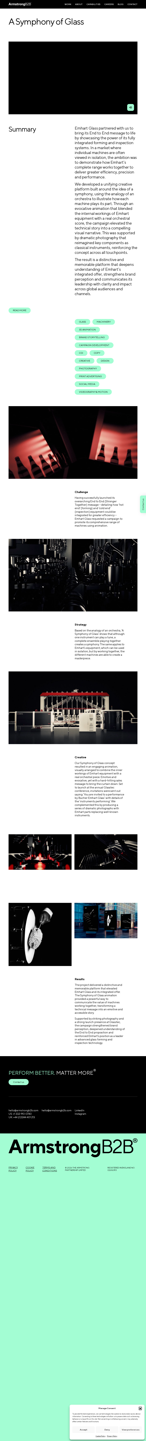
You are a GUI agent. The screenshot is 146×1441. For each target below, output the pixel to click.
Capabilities (93, 4)
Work (68, 4)
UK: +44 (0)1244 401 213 (22, 1117)
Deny (107, 1429)
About (78, 4)
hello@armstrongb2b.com (23, 1110)
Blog (120, 4)
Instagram (80, 1113)
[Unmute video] (130, 107)
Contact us (18, 1082)
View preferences (130, 1429)
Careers (109, 4)
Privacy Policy (112, 1436)
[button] (140, 1408)
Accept (83, 1429)
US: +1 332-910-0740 (20, 1113)
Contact (132, 4)
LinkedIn (79, 1110)
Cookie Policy (100, 1436)
